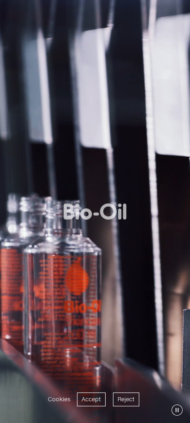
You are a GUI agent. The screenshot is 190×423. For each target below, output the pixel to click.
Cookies (59, 399)
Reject (126, 399)
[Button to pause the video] (177, 410)
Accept (91, 399)
